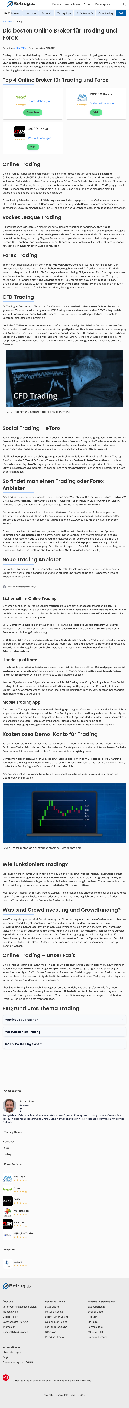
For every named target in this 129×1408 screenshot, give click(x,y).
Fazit (121, 13)
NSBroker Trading (24, 1233)
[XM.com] (19, 131)
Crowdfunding (105, 13)
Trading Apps (64, 13)
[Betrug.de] (21, 4)
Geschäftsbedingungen (16, 1332)
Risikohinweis (10, 1311)
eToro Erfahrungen (39, 101)
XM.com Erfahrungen (39, 138)
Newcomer (30, 13)
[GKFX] (8, 1201)
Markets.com (22, 1210)
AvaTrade (19, 1176)
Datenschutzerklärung (15, 1321)
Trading (7, 1154)
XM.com (19, 1222)
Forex (6, 1148)
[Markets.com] (8, 1212)
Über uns (8, 1301)
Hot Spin (92, 1316)
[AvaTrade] (82, 97)
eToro (17, 1188)
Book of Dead (95, 1311)
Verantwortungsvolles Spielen (20, 1306)
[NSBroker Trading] (8, 1235)
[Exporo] (8, 1264)
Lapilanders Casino (56, 1327)
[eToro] (21, 97)
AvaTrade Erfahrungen (102, 103)
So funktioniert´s (85, 13)
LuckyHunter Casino (56, 1316)
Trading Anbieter (11, 13)
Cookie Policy (10, 1316)
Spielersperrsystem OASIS (18, 1362)
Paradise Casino (54, 1337)
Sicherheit (47, 13)
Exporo (18, 1262)
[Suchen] (124, 4)
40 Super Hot (95, 1332)
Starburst (93, 1321)
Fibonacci (8, 1141)
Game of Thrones (97, 1337)
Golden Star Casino (56, 1321)
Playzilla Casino (54, 1311)
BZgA (6, 1357)
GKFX (17, 1199)
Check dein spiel (12, 1352)
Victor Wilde (20, 47)
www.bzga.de (83, 1380)
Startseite (7, 21)
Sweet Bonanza (96, 1306)
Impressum (9, 1327)
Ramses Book (95, 1327)
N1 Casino (50, 1332)
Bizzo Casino (52, 1306)
